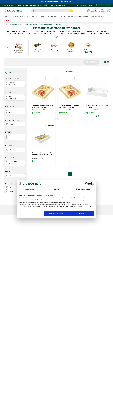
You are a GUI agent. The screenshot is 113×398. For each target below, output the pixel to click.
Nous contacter (91, 5)
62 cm (11, 110)
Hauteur (9, 183)
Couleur (9, 92)
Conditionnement (12, 120)
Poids (7, 171)
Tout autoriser (81, 213)
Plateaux (12, 84)
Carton (11, 150)
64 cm (11, 112)
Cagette (11, 82)
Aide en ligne (103, 5)
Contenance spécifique (13, 162)
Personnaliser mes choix (55, 213)
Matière (8, 146)
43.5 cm (11, 138)
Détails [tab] (56, 189)
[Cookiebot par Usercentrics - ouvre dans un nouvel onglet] (86, 183)
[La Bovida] (13, 11)
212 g (10, 175)
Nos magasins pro (81, 5)
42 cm (11, 136)
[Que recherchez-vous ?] (71, 11)
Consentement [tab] (30, 189)
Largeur (8, 132)
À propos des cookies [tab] (83, 189)
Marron (11, 98)
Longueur (9, 106)
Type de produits (12, 79)
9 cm (10, 187)
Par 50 (11, 124)
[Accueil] (5, 24)
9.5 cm (11, 189)
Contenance (10, 158)
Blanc (11, 96)
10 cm (11, 191)
